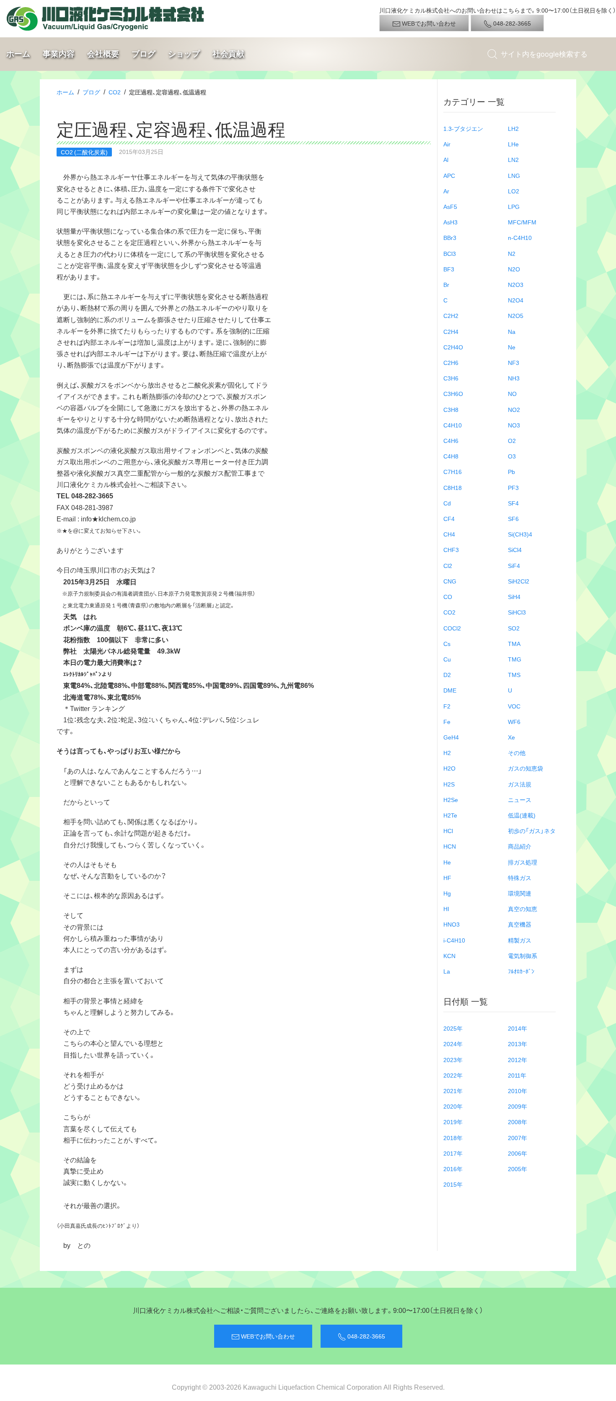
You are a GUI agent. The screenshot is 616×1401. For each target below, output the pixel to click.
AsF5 (450, 206)
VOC (514, 706)
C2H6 (450, 362)
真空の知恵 (522, 908)
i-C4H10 (454, 940)
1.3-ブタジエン (463, 128)
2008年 (517, 1121)
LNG (514, 175)
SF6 (513, 518)
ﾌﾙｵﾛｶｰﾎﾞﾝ (521, 971)
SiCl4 (515, 549)
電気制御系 (522, 955)
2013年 (517, 1043)
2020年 (453, 1106)
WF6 (514, 721)
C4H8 (450, 456)
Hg (447, 893)
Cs (446, 643)
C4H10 (452, 425)
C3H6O (453, 393)
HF (447, 877)
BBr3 (449, 237)
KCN (449, 955)
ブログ (143, 54)
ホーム (18, 54)
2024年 (453, 1043)
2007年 (517, 1137)
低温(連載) (522, 815)
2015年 (453, 1184)
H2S (449, 784)
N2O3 (515, 284)
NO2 (514, 409)
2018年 (453, 1137)
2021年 (453, 1090)
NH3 (514, 378)
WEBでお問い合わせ (428, 23)
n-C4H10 (520, 237)
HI (446, 908)
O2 (512, 440)
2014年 (517, 1028)
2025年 (453, 1028)
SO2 (514, 628)
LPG (514, 206)
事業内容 (59, 54)
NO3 (514, 425)
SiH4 (514, 596)
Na (511, 331)
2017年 (453, 1153)
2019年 (453, 1121)
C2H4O (453, 347)
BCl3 (449, 253)
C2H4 (450, 331)
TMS (514, 674)
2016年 (453, 1168)
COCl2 (452, 628)
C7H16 (452, 471)
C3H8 (450, 409)
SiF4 (514, 565)
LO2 (513, 191)
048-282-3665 (511, 23)
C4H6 (450, 440)
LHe (513, 144)
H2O (449, 768)
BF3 (448, 269)
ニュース (519, 799)
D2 (447, 674)
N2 (511, 253)
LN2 (513, 159)
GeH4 (451, 737)
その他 (516, 752)
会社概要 (103, 54)
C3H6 (450, 378)
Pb (511, 471)
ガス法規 (519, 784)
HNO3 (451, 924)
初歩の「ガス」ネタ (532, 830)
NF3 (513, 362)
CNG (449, 581)
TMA (514, 643)
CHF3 (451, 549)
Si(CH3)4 (520, 534)
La (446, 971)
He (447, 862)
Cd (447, 503)
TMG (514, 659)
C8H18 (452, 487)
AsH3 (450, 222)
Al (445, 159)
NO (512, 393)
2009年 (517, 1106)
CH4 (449, 534)
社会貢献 (228, 54)
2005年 (517, 1168)
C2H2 (450, 315)
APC (449, 175)
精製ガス (519, 940)
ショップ (184, 54)
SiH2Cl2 (518, 581)
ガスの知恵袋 (525, 768)
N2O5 (515, 315)
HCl (448, 830)
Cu (447, 659)
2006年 (517, 1153)
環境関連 (519, 893)
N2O (514, 269)
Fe (446, 721)
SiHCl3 (517, 612)
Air (446, 144)
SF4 (513, 503)
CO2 (115, 92)
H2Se (450, 799)
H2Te (450, 815)
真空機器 (519, 924)
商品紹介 (519, 846)
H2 (447, 752)
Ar (446, 191)
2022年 (453, 1075)
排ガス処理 (522, 862)
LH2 (513, 128)
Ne (511, 347)
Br (446, 284)
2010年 (517, 1090)
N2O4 (515, 300)
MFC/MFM (522, 222)
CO (447, 596)
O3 (512, 456)
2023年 (453, 1059)
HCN (449, 846)
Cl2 (447, 565)
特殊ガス (519, 877)
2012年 (517, 1059)
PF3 (513, 487)
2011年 (517, 1075)
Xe (511, 737)
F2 (446, 706)
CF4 (449, 518)
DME (449, 690)
